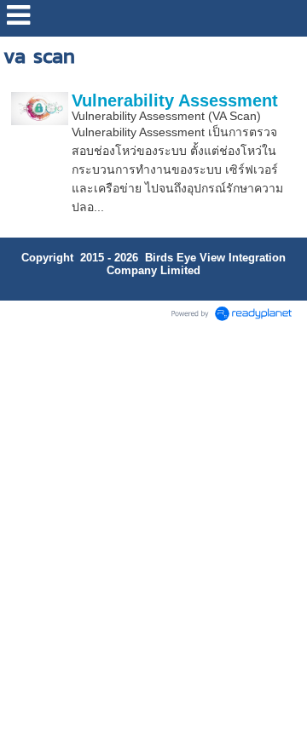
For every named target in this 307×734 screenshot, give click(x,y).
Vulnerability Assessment (175, 100)
